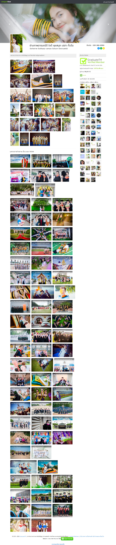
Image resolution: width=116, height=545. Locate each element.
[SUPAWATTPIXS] (93, 179)
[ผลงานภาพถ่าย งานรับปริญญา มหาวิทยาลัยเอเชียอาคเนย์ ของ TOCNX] (41, 233)
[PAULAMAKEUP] (82, 97)
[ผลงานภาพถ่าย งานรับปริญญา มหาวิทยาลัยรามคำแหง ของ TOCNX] (20, 350)
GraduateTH (23, 536)
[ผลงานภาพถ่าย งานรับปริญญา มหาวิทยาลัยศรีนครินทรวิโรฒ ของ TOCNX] (41, 335)
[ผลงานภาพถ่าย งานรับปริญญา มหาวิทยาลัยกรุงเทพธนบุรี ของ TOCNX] (62, 510)
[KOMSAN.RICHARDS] (98, 121)
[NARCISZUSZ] (82, 174)
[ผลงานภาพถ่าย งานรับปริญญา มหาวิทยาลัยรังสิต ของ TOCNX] (41, 423)
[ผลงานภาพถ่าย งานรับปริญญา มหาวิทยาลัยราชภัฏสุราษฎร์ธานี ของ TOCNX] (64, 365)
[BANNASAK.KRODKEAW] (82, 150)
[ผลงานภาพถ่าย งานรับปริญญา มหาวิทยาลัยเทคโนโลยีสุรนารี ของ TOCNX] (20, 248)
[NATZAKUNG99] (98, 97)
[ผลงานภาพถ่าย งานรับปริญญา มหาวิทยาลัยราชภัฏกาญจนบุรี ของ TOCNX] (62, 408)
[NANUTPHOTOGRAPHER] (87, 179)
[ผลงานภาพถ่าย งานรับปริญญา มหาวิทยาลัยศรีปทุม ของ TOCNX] (20, 335)
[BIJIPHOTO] (98, 133)
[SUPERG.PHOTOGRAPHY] (82, 109)
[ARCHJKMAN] (98, 138)
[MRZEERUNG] (87, 156)
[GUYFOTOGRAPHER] (82, 133)
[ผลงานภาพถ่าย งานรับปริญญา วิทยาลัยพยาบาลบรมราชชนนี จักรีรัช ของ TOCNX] (62, 204)
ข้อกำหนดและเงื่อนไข (98, 536)
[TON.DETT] (82, 92)
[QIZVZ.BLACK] (82, 103)
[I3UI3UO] (87, 162)
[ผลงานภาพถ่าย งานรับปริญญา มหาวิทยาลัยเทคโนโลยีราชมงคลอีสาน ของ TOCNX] (41, 248)
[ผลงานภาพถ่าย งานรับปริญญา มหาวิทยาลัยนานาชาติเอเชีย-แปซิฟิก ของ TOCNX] (20, 481)
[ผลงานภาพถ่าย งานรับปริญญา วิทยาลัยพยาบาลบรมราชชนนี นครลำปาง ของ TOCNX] (22, 190)
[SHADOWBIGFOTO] (82, 138)
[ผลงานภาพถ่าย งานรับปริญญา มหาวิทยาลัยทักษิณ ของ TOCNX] (20, 510)
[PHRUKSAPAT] (82, 115)
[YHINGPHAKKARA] (93, 174)
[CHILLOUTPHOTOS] (87, 92)
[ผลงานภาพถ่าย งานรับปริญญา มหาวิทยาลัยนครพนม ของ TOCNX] (62, 481)
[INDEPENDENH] (87, 97)
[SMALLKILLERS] (87, 144)
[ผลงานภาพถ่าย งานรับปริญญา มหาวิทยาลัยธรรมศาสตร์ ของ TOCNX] (41, 496)
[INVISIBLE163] (93, 103)
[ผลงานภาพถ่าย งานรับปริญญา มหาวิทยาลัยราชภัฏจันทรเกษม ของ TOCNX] (41, 408)
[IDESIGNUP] (93, 127)
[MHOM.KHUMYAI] (93, 115)
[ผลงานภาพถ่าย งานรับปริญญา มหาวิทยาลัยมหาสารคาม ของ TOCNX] (20, 437)
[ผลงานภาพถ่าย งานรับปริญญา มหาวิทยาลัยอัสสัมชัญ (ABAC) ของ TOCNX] (41, 306)
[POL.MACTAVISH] (93, 92)
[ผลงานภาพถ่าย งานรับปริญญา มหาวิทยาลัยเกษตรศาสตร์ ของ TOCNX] (20, 306)
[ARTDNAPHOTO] (87, 127)
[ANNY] (87, 138)
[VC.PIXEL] (98, 174)
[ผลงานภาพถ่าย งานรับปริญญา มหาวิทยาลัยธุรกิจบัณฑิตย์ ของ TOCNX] (20, 496)
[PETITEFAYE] (93, 168)
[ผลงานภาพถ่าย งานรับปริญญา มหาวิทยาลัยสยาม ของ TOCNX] (41, 321)
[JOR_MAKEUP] (93, 150)
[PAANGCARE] (87, 168)
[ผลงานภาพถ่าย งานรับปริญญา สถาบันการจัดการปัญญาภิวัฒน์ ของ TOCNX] (62, 161)
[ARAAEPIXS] (82, 127)
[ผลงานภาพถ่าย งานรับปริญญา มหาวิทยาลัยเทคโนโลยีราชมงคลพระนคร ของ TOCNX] (41, 263)
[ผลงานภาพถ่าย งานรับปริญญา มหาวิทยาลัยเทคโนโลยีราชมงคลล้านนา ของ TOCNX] (62, 248)
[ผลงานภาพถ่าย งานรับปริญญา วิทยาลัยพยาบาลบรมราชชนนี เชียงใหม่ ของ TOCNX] (41, 175)
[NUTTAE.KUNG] (93, 121)
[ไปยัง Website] (103, 48)
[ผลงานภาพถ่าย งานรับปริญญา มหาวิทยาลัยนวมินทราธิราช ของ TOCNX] (41, 481)
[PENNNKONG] (82, 121)
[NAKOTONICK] (82, 144)
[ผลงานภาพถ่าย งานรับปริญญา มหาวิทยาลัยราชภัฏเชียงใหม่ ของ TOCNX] (62, 350)
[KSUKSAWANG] (93, 109)
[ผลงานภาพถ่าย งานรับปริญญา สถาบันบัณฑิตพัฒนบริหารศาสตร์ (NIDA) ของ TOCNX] (41, 161)
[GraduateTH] (6, 2)
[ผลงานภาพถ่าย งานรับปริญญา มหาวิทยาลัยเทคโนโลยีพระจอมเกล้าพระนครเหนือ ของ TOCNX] (20, 292)
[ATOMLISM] (82, 179)
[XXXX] (98, 93)
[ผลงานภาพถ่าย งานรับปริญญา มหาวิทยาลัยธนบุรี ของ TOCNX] (62, 496)
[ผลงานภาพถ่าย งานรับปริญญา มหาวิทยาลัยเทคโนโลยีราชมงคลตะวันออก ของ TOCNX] (20, 277)
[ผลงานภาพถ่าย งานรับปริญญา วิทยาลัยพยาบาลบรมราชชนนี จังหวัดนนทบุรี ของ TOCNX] (41, 204)
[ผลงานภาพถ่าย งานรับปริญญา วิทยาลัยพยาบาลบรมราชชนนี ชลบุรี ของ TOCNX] (20, 204)
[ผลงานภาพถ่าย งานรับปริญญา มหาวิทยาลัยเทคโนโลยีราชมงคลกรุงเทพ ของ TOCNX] (41, 277)
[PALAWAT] (87, 133)
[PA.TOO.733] (98, 144)
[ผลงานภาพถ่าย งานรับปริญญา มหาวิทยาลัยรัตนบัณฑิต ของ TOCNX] (20, 423)
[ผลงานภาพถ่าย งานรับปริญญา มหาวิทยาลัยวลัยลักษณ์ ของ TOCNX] (62, 335)
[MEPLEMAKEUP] (93, 144)
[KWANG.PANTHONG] (82, 162)
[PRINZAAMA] (82, 156)
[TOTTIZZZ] (98, 103)
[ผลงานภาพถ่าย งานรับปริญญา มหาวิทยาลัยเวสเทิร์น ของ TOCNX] (62, 233)
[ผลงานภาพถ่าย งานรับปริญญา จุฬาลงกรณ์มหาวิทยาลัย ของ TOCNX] (41, 525)
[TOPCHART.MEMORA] (93, 156)
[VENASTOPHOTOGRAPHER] (93, 133)
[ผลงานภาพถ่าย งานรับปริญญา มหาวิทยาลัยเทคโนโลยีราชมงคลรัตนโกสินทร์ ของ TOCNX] (20, 263)
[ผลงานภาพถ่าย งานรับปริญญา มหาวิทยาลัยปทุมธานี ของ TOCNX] (41, 452)
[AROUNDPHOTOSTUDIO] (82, 168)
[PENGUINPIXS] (98, 86)
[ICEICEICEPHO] (93, 162)
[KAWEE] (87, 121)
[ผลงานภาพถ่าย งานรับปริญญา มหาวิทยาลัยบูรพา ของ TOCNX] (23, 467)
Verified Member (74, 536)
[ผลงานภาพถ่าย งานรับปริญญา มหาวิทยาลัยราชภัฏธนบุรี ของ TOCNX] (20, 408)
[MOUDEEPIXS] (87, 86)
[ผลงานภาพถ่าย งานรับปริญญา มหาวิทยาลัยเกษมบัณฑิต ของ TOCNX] (65, 292)
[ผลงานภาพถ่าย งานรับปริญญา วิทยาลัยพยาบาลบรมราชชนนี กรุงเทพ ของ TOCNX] (20, 219)
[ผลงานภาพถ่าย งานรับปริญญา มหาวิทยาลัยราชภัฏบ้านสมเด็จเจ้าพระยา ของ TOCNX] (62, 394)
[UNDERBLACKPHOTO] (87, 103)
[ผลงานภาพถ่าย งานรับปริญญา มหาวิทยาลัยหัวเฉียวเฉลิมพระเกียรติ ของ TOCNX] (62, 306)
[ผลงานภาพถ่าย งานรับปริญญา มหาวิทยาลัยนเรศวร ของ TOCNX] (48, 467)
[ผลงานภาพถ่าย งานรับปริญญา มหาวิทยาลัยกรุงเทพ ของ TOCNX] (20, 525)
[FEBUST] (93, 138)
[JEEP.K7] (87, 174)
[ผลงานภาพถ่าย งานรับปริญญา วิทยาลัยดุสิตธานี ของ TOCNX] (41, 219)
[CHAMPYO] (98, 168)
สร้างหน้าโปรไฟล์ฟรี (108, 2)
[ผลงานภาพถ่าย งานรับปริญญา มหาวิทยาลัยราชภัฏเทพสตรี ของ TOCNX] (41, 350)
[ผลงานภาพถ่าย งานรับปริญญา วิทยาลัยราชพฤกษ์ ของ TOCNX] (20, 175)
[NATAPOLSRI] (93, 86)
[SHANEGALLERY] (87, 150)
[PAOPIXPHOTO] (87, 109)
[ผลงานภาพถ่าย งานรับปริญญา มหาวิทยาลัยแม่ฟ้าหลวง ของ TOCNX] (20, 233)
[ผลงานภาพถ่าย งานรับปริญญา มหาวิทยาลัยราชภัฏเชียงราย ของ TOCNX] (20, 365)
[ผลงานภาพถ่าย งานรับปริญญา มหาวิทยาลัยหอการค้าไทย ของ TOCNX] (20, 321)
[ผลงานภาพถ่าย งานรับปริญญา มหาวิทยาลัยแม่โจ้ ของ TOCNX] (62, 219)
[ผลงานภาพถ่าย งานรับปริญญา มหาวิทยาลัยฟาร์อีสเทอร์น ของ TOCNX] (41, 437)
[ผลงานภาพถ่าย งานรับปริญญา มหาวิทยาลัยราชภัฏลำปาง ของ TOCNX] (62, 379)
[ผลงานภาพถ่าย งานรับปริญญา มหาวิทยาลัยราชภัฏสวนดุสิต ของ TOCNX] (20, 379)
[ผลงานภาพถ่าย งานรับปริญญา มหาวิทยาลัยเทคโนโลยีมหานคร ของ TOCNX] (62, 277)
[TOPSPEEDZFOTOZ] (93, 97)
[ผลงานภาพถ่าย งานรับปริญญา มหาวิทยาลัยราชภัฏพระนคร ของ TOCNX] (41, 394)
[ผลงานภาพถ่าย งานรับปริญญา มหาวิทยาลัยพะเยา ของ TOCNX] (20, 452)
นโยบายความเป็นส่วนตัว (86, 536)
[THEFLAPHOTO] (98, 109)
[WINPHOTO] (98, 162)
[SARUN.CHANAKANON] (98, 115)
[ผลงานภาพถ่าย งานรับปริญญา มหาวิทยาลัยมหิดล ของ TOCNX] (62, 423)
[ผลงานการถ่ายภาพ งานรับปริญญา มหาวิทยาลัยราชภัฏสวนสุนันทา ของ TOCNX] (21, 66)
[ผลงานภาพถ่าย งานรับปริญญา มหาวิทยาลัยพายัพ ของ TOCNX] (62, 437)
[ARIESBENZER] (98, 150)
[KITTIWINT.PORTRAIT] (87, 115)
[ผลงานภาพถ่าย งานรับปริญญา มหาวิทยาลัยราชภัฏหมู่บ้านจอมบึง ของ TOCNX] (42, 365)
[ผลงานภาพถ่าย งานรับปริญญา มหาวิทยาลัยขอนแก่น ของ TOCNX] (41, 510)
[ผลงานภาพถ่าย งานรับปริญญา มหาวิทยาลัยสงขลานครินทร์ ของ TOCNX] (62, 321)
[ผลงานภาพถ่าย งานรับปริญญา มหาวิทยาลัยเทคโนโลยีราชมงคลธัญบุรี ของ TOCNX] (62, 263)
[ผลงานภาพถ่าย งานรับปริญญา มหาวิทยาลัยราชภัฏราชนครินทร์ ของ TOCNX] (20, 394)
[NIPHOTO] (98, 127)
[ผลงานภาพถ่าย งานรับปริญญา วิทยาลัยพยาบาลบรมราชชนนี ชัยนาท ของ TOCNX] (45, 190)
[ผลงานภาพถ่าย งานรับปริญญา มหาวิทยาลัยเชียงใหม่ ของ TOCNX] (42, 292)
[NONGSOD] (82, 86)
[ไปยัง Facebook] (98, 48)
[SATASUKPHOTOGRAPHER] (98, 156)
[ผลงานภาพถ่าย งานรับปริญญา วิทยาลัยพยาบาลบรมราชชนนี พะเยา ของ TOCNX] (61, 175)
